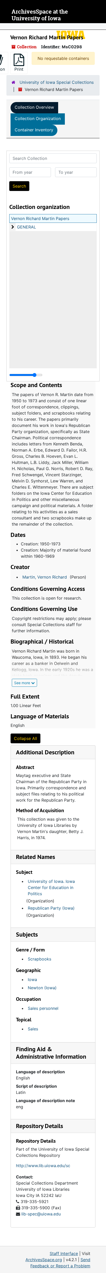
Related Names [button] (35, 857)
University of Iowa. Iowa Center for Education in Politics (51, 887)
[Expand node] (101, 26)
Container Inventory (34, 129)
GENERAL (26, 227)
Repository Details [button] (39, 1126)
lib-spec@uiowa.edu (41, 1213)
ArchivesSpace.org (43, 1259)
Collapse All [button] (25, 738)
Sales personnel (43, 1008)
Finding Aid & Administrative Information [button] (51, 1052)
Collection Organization (38, 118)
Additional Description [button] (45, 752)
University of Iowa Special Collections (57, 82)
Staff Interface (64, 1253)
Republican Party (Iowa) (51, 908)
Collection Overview (34, 107)
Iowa (32, 979)
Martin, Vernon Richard (44, 577)
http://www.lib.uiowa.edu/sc (43, 1165)
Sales (33, 1028)
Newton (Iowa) (42, 987)
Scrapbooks (39, 958)
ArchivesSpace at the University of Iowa (40, 15)
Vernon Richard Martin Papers (40, 218)
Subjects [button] (27, 934)
